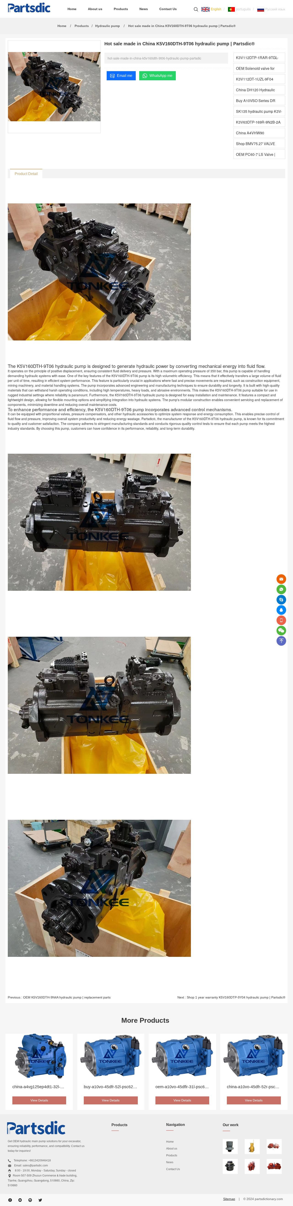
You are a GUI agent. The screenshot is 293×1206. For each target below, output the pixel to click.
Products (121, 9)
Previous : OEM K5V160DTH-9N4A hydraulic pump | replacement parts (59, 997)
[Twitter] (40, 1200)
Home (72, 9)
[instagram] (30, 1200)
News (143, 9)
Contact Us (168, 9)
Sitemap (229, 1199)
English (215, 9)
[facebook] (10, 1200)
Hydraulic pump (107, 26)
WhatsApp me (160, 76)
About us (95, 9)
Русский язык (274, 9)
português (243, 9)
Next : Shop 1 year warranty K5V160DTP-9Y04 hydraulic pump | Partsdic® (231, 997)
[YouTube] (20, 1200)
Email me (124, 76)
